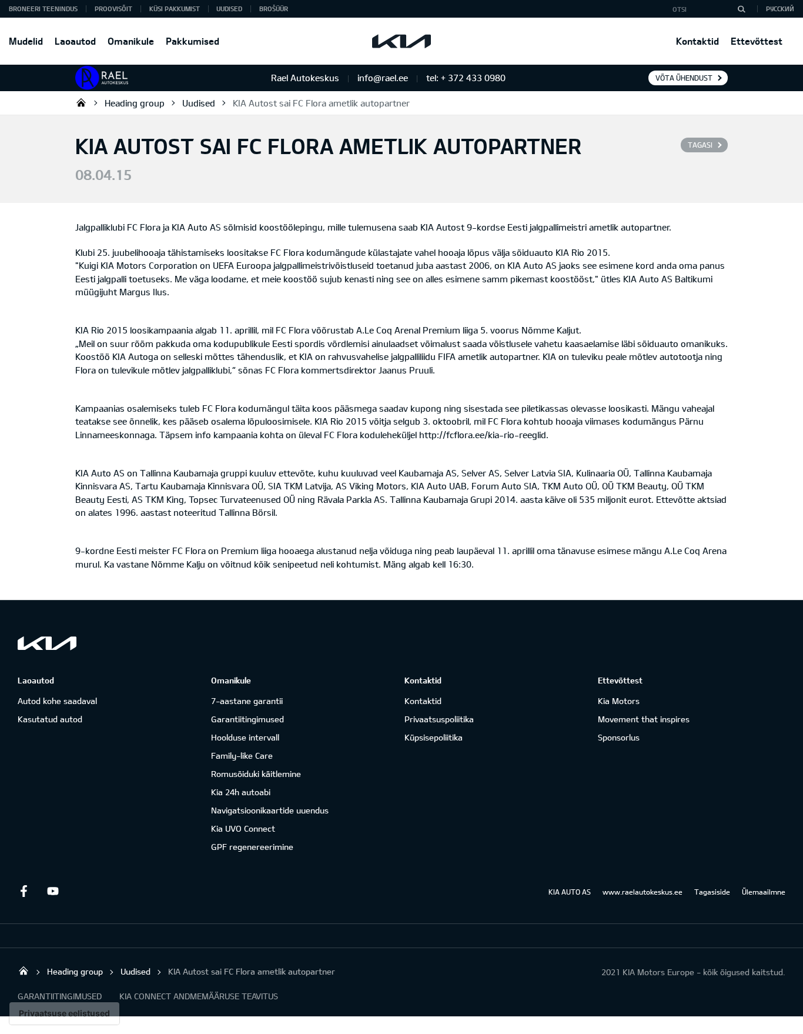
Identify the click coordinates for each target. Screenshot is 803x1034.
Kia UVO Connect (243, 828)
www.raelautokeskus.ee (642, 892)
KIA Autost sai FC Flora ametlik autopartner (321, 103)
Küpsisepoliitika (433, 737)
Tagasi (700, 145)
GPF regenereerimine (252, 847)
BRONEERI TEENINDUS (43, 8)
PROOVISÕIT (113, 8)
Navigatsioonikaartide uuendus (270, 810)
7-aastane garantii (247, 701)
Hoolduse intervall (245, 737)
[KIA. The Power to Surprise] (47, 643)
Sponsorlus (619, 737)
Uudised (229, 8)
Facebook (23, 891)
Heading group (135, 103)
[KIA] (401, 41)
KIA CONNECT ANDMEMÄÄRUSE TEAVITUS (198, 996)
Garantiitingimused (247, 719)
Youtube (53, 891)
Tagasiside (712, 892)
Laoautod (75, 40)
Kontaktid (697, 40)
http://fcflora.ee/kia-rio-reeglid (482, 434)
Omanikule (131, 40)
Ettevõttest (756, 40)
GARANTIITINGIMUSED (60, 996)
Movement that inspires (644, 719)
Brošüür (273, 8)
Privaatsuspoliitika (439, 719)
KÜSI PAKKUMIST (174, 8)
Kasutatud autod (50, 719)
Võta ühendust (683, 78)
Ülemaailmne (763, 892)
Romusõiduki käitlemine (256, 774)
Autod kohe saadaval (57, 701)
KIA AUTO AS (569, 892)
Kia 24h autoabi (240, 792)
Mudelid (26, 40)
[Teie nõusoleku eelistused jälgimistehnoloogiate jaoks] (64, 1013)
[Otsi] (741, 8)
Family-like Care (242, 756)
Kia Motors (619, 701)
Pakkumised (192, 40)
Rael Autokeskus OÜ (81, 102)
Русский (780, 8)
